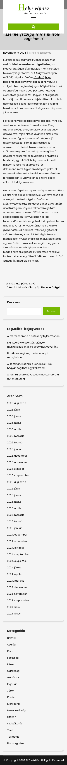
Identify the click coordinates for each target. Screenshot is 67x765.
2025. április (14, 508)
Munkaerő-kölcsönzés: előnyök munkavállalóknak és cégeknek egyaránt (32, 345)
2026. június (14, 416)
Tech (10, 730)
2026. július (13, 409)
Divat (10, 651)
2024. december (17, 534)
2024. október (15, 548)
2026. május (14, 423)
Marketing (13, 704)
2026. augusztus (16, 403)
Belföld (11, 638)
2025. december (17, 456)
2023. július (13, 607)
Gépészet (13, 677)
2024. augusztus (16, 561)
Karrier (11, 697)
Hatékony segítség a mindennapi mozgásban (27, 355)
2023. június (14, 613)
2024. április (14, 574)
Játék (10, 690)
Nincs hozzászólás (40, 53)
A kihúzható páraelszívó (19, 283)
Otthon (11, 717)
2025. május (14, 502)
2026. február (15, 442)
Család (11, 644)
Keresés (13, 302)
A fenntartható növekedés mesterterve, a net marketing (33, 376)
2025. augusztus (16, 482)
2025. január (14, 528)
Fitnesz (11, 664)
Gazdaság (13, 671)
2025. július (13, 488)
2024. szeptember (18, 554)
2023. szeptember (18, 600)
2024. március (15, 581)
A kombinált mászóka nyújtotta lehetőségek (35, 287)
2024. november (17, 541)
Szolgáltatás (14, 723)
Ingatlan (12, 684)
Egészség (13, 658)
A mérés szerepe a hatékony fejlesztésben (33, 336)
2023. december (17, 587)
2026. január (14, 449)
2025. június (14, 495)
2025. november (17, 462)
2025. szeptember (18, 475)
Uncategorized (16, 743)
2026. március (15, 436)
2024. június (14, 567)
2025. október (15, 469)
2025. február (15, 521)
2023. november (17, 594)
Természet (14, 737)
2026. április (14, 429)
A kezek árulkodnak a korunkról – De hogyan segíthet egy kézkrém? (29, 366)
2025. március (15, 515)
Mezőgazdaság (16, 710)
